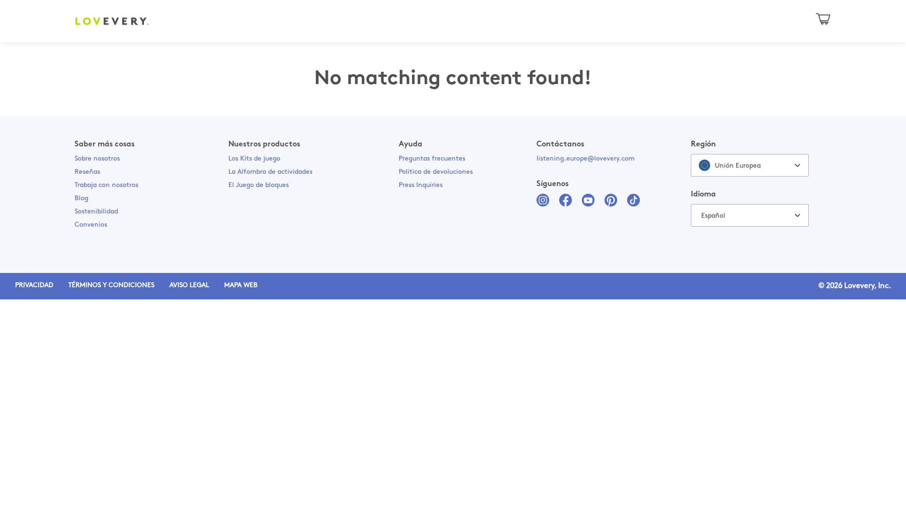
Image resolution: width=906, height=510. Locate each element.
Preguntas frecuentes (432, 158)
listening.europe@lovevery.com (586, 158)
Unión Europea (738, 166)
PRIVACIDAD (34, 285)
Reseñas (87, 172)
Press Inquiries (421, 185)
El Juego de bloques (258, 185)
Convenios (91, 225)
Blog (81, 198)
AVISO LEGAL (189, 285)
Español (713, 216)
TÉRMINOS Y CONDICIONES (111, 285)
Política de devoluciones (436, 172)
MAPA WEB (241, 285)
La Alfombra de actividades (270, 172)
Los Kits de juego (254, 158)
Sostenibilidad (96, 211)
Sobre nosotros (97, 158)
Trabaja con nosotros (106, 185)
